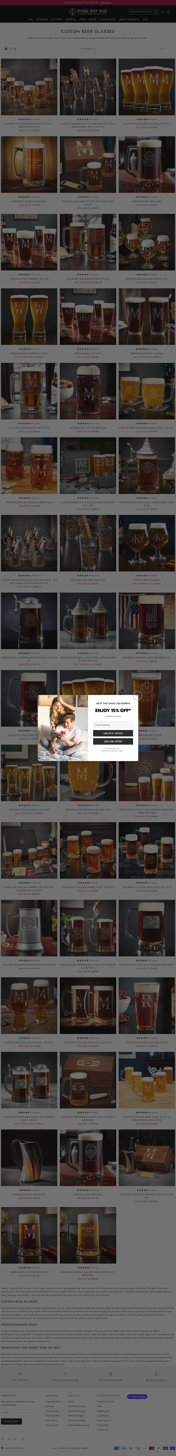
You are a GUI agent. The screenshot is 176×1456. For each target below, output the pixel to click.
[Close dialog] (137, 695)
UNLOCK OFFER (113, 733)
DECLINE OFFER (113, 741)
